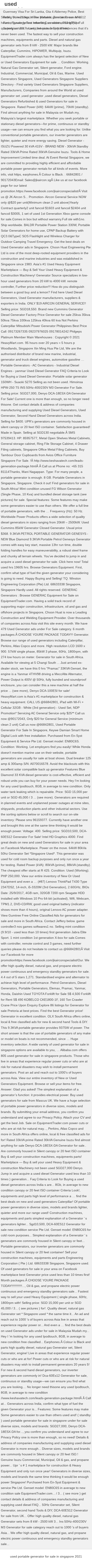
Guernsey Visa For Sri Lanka (23, 11)
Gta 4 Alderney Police (61, 11)
